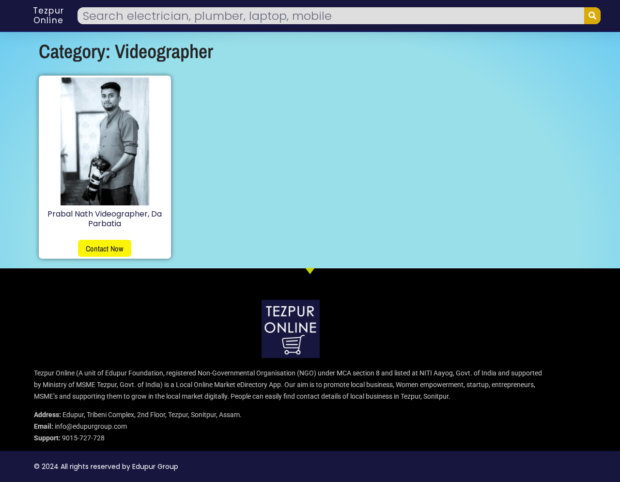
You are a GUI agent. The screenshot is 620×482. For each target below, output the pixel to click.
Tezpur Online (48, 15)
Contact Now (105, 248)
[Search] (592, 15)
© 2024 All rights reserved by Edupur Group (106, 466)
